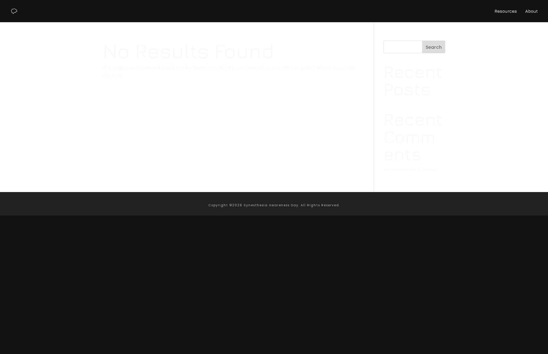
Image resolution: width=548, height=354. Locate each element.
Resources (505, 11)
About (531, 11)
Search (434, 47)
